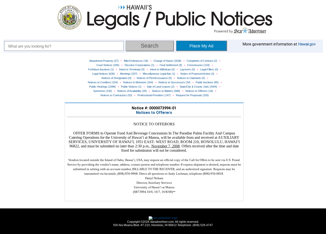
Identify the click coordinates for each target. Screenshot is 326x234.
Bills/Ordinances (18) (136, 60)
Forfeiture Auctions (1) (101, 69)
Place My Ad (201, 46)
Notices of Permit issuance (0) (154, 78)
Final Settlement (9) (171, 65)
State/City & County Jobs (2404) (198, 86)
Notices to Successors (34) (174, 82)
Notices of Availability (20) (132, 90)
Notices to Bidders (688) (166, 90)
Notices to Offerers (154, 112)
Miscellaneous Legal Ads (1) (159, 73)
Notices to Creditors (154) (103, 82)
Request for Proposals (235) (192, 95)
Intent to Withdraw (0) (162, 69)
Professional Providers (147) (154, 95)
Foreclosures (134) (198, 65)
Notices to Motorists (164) (138, 82)
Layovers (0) (187, 69)
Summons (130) (102, 90)
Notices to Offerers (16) (199, 90)
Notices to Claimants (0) (191, 78)
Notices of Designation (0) (116, 78)
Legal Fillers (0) (209, 69)
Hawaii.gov (307, 44)
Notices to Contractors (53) (116, 95)
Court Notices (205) (107, 65)
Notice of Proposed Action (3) (197, 73)
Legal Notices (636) (103, 73)
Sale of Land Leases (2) (160, 86)
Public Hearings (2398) (102, 86)
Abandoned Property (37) (104, 60)
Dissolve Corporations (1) (139, 65)
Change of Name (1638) (167, 60)
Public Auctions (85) (207, 82)
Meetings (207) (128, 73)
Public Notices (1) (131, 86)
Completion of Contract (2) (202, 60)
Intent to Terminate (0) (132, 69)
